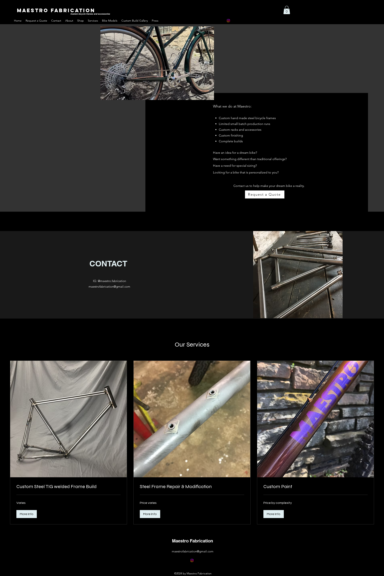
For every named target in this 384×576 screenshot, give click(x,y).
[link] (68, 486)
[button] (286, 10)
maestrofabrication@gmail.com (109, 286)
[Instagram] (228, 21)
